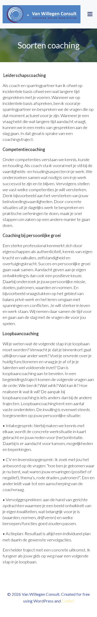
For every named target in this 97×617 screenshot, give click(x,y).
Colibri (68, 600)
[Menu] (90, 14)
